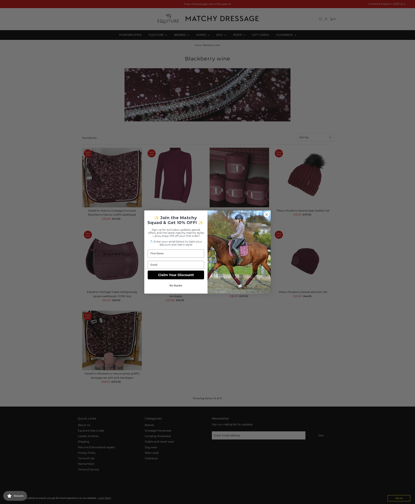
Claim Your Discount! (176, 275)
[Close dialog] (266, 214)
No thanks (176, 285)
